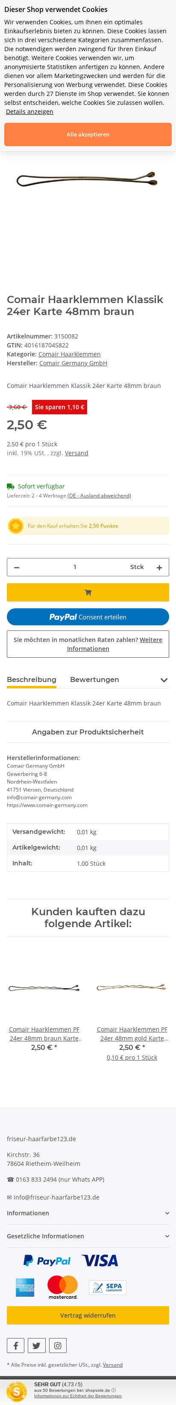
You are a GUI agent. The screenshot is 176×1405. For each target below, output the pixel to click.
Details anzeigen (29, 111)
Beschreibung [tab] (31, 680)
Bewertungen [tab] (94, 680)
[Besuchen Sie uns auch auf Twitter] (36, 1345)
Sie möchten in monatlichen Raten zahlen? (88, 644)
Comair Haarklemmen (69, 354)
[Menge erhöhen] (159, 567)
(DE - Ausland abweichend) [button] (99, 495)
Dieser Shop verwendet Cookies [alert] (56, 9)
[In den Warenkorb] (88, 592)
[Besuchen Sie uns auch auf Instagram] (58, 1345)
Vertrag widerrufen (88, 1315)
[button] (163, 679)
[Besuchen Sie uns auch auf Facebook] (15, 1345)
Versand (76, 453)
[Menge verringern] (16, 567)
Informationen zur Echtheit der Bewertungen (78, 1395)
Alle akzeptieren (88, 134)
